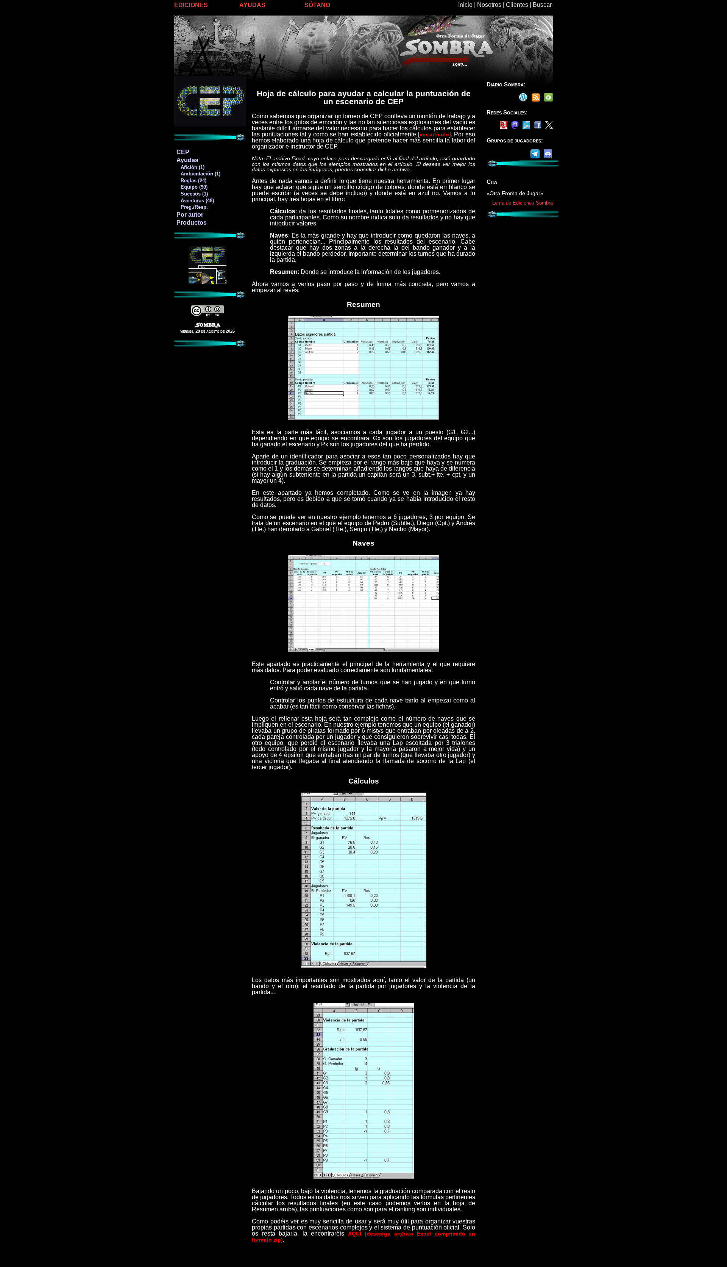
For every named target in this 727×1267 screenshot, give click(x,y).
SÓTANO (317, 5)
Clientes (517, 5)
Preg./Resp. (192, 207)
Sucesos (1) (192, 194)
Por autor (189, 214)
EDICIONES (191, 5)
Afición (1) (190, 167)
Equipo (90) (191, 187)
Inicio (465, 5)
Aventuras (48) (195, 200)
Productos (191, 222)
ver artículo (434, 134)
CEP (182, 152)
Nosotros (489, 5)
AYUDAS (252, 5)
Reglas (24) (191, 180)
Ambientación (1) (198, 174)
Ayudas (187, 160)
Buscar (542, 5)
